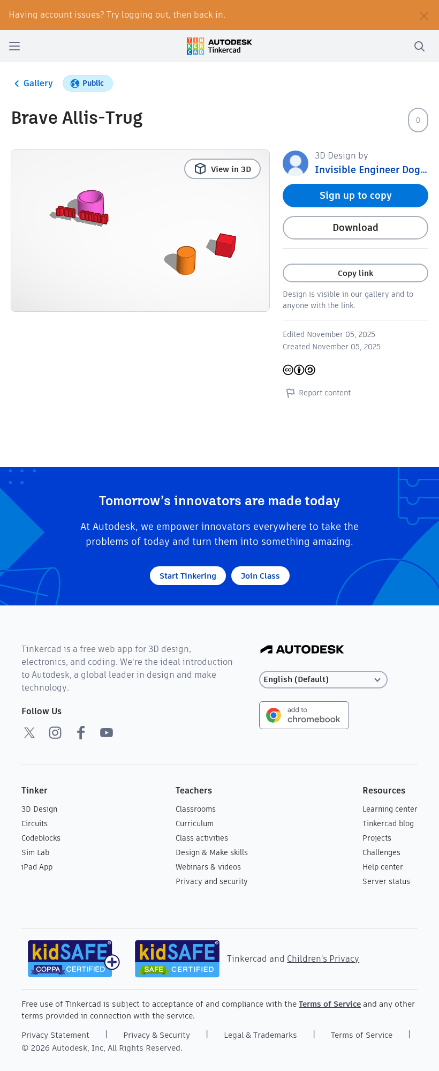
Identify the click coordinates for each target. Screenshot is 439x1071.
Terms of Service (330, 1003)
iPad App (36, 867)
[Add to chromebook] (304, 714)
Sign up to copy (356, 195)
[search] (419, 46)
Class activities (202, 838)
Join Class (260, 575)
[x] (29, 732)
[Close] (424, 15)
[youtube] (107, 732)
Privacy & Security (156, 1034)
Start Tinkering (188, 575)
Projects (376, 838)
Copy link (355, 273)
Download (355, 227)
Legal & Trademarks (260, 1034)
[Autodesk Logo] (302, 650)
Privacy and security (212, 881)
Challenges (381, 852)
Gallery (38, 83)
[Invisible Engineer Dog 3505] (295, 162)
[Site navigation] (14, 46)
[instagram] (55, 732)
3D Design (39, 809)
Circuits (34, 823)
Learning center (390, 809)
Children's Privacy (323, 959)
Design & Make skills (212, 852)
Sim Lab (35, 852)
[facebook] (81, 732)
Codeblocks (40, 838)
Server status (386, 881)
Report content (325, 392)
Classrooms (196, 809)
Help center (382, 867)
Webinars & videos (208, 867)
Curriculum (195, 823)
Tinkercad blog (388, 823)
